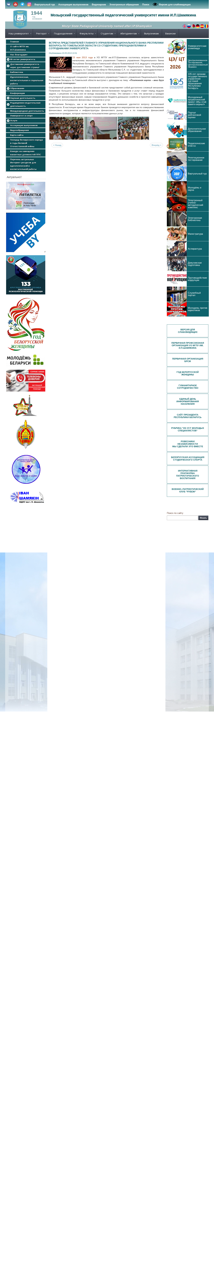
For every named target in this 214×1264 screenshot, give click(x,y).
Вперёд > (156, 145)
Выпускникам (151, 33)
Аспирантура (195, 249)
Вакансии (170, 33)
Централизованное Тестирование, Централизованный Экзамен (198, 63)
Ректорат (41, 33)
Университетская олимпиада (197, 47)
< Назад (57, 145)
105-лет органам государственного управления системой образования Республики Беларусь (197, 81)
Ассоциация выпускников (73, 4)
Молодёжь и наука (194, 188)
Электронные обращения (124, 4)
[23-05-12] (100, 128)
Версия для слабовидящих (175, 4)
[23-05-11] (66, 128)
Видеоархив (99, 4)
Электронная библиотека (195, 219)
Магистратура (195, 234)
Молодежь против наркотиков (197, 309)
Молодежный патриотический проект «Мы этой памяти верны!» (197, 100)
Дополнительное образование (197, 130)
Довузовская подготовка (195, 263)
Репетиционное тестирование (196, 158)
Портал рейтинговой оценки (194, 114)
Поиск (145, 4)
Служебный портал (194, 294)
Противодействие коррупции (197, 279)
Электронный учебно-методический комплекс (195, 203)
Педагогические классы (196, 144)
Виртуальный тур (44, 4)
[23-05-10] (133, 128)
